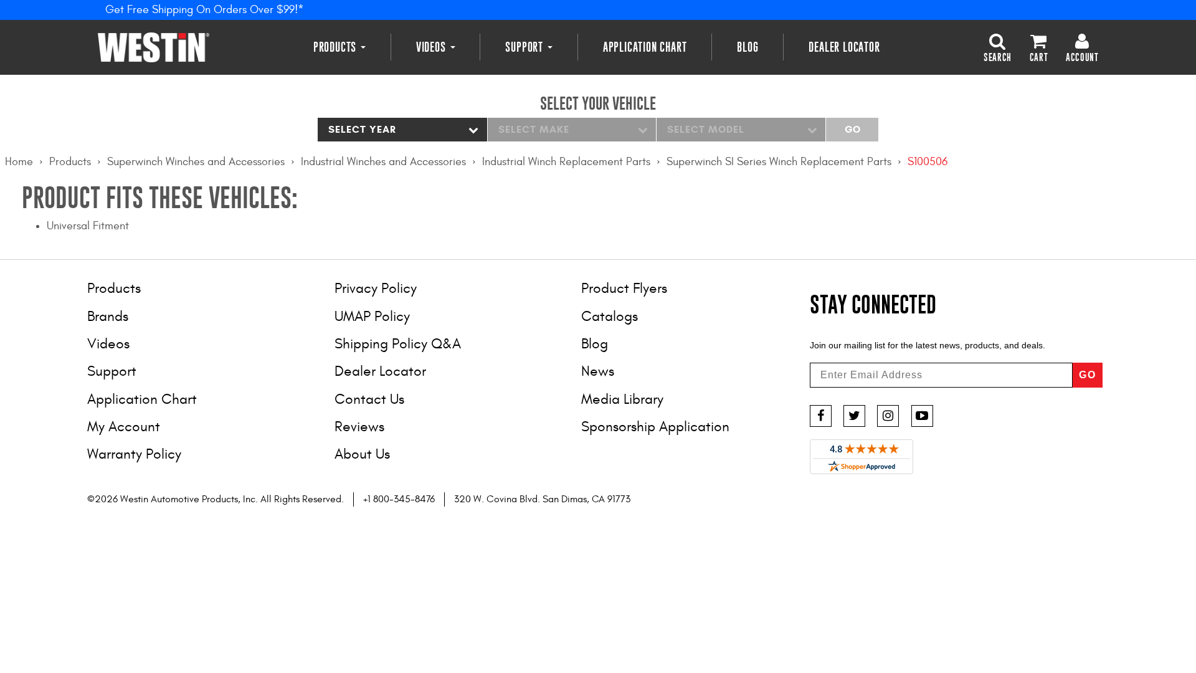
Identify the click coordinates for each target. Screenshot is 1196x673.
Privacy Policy (376, 288)
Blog (747, 47)
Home (19, 161)
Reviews (359, 426)
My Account (123, 426)
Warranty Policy (134, 454)
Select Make (533, 129)
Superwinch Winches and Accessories (196, 161)
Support (525, 47)
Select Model (705, 129)
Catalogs (609, 316)
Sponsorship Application (655, 426)
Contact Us (369, 399)
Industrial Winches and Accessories (383, 161)
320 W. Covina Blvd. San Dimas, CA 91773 (542, 499)
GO (1087, 375)
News (597, 371)
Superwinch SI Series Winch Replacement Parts (779, 161)
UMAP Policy (372, 316)
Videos (432, 47)
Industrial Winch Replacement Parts (566, 161)
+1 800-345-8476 (399, 499)
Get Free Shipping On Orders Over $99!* (204, 9)
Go (852, 129)
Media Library (622, 399)
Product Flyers (624, 288)
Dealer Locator (844, 47)
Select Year (362, 129)
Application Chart (645, 47)
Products (336, 47)
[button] (998, 46)
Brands (107, 316)
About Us (362, 454)
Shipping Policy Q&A (398, 343)
